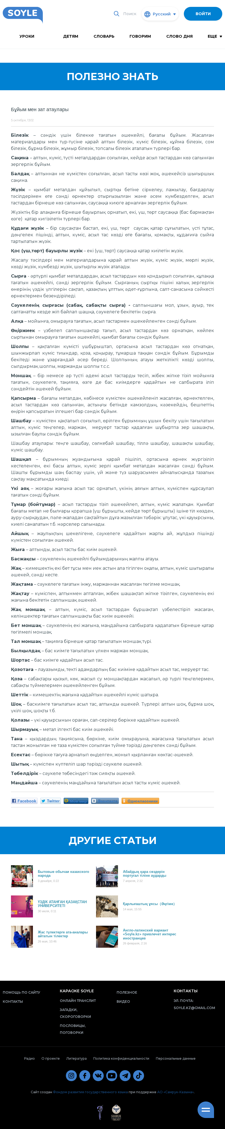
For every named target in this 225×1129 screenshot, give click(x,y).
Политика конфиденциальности (121, 1058)
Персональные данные (176, 1058)
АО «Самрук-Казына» (175, 1092)
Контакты (13, 1001)
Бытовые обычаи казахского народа (63, 874)
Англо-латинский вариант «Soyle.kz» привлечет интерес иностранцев (149, 934)
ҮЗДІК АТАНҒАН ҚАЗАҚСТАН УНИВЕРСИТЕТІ (62, 904)
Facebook (27, 801)
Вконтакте (107, 801)
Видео (123, 1001)
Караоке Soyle (77, 990)
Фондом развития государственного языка (90, 1092)
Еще (213, 36)
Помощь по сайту (21, 992)
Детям (70, 36)
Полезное (127, 992)
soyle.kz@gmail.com (194, 1008)
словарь (104, 36)
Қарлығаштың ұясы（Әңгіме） (150, 904)
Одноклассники (143, 801)
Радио (29, 1058)
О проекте (50, 1058)
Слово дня (179, 36)
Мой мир (78, 801)
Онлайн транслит (78, 1001)
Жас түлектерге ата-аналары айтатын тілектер (63, 934)
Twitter (53, 801)
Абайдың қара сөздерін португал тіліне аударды (144, 874)
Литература (76, 1058)
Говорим (140, 36)
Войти (203, 13)
